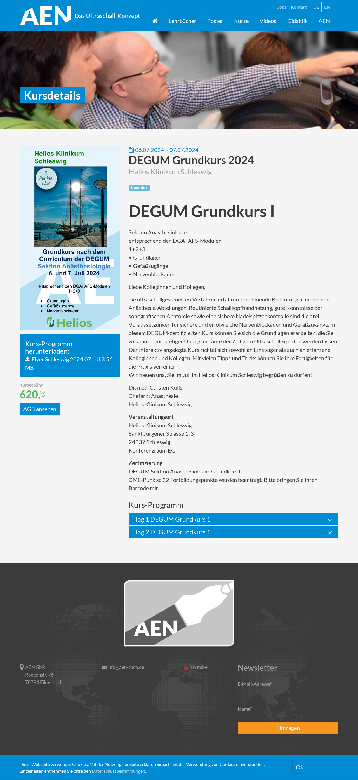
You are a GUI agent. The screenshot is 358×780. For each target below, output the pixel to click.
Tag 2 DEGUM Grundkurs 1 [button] (172, 532)
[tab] (233, 519)
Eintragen (288, 727)
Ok (299, 767)
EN (327, 7)
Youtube (198, 667)
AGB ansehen (39, 409)
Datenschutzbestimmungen (118, 771)
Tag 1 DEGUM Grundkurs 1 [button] (172, 519)
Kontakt (299, 7)
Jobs (281, 7)
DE (316, 7)
